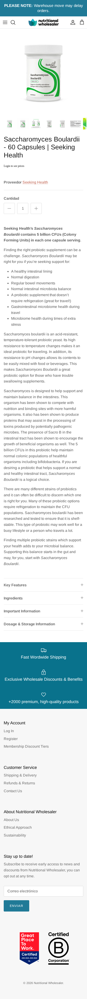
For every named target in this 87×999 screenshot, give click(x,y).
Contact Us (13, 791)
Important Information (22, 611)
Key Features (15, 585)
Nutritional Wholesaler (48, 983)
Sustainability (15, 835)
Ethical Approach (18, 827)
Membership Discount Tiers (26, 746)
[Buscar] (15, 22)
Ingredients (13, 598)
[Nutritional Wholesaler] (44, 22)
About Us (11, 820)
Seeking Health (35, 182)
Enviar (16, 906)
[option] (43, 72)
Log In (9, 731)
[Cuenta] (72, 22)
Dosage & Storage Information (29, 624)
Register (11, 739)
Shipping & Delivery (20, 775)
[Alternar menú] (5, 22)
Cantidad (11, 198)
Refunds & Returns (19, 783)
